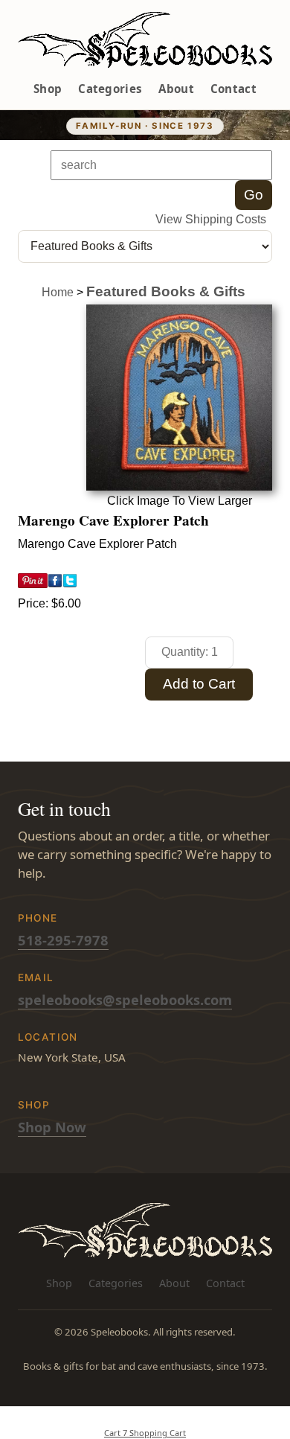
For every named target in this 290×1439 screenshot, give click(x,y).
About (176, 88)
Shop (47, 88)
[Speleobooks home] (145, 40)
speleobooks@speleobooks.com (125, 999)
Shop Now (52, 1126)
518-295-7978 (63, 940)
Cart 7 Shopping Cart (145, 1432)
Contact (233, 88)
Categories (110, 88)
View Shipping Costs (210, 219)
